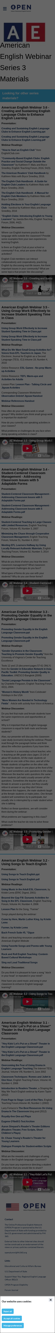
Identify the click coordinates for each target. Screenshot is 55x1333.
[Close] (51, 1300)
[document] (27, 1314)
